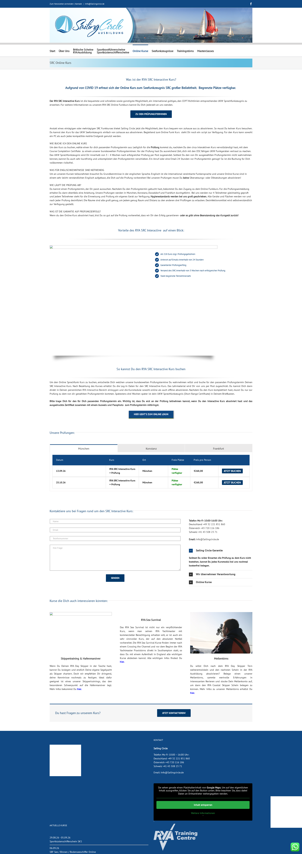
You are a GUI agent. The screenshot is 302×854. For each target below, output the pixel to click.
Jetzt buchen (232, 471)
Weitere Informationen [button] (203, 813)
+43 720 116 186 (210, 528)
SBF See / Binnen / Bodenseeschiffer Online (73, 851)
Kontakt (78, 3)
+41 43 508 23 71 (207, 532)
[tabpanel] (151, 471)
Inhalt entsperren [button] (203, 804)
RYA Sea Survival (151, 620)
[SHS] (221, 613)
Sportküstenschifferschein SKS (66, 841)
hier (122, 661)
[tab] (83, 448)
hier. (79, 689)
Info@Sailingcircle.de (94, 3)
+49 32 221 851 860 (214, 524)
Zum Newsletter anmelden (62, 3)
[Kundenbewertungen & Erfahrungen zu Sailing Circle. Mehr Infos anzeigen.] (65, 746)
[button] (221, 550)
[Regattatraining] (81, 613)
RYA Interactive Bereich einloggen (100, 389)
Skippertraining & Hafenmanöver (80, 658)
